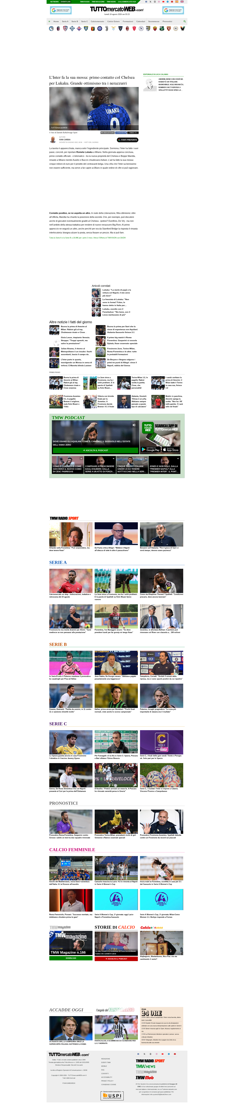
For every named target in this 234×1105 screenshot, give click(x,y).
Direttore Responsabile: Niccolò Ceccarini (69, 1065)
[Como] (72, 28)
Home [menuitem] (56, 21)
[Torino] (169, 28)
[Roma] (155, 28)
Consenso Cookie (108, 1084)
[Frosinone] (86, 28)
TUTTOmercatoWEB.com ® (77, 1075)
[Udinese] (175, 28)
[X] (150, 2)
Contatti (105, 1073)
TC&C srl (60, 1060)
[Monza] (134, 28)
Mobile (104, 1066)
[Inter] (100, 28)
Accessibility (106, 1077)
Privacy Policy (107, 1081)
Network (54, 2)
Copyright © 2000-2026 (59, 1075)
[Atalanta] (51, 28)
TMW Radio (85, 2)
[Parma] (148, 28)
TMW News (111, 2)
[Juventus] (106, 28)
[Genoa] (93, 28)
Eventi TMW (105, 1062)
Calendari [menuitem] (140, 21)
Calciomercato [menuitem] (97, 21)
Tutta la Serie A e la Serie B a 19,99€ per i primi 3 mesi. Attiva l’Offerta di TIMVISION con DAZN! (87, 238)
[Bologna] (58, 28)
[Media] (172, 2)
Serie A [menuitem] (65, 21)
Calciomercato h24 (127, 2)
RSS (102, 1070)
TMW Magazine (98, 2)
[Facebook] (146, 2)
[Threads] (155, 2)
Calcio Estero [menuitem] (113, 21)
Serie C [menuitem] (84, 21)
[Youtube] (163, 2)
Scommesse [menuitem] (153, 21)
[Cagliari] (65, 28)
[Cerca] (185, 22)
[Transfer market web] (182, 2)
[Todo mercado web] (176, 2)
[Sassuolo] (162, 28)
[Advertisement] (163, 181)
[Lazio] (113, 28)
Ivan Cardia (64, 140)
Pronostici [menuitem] (167, 21)
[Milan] (127, 28)
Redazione (105, 1059)
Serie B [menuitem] (75, 21)
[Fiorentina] (79, 28)
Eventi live (66, 2)
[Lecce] (120, 28)
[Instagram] (159, 2)
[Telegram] (168, 2)
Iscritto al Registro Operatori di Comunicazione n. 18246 (69, 1070)
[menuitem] (49, 22)
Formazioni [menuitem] (128, 21)
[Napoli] (141, 28)
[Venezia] (182, 28)
